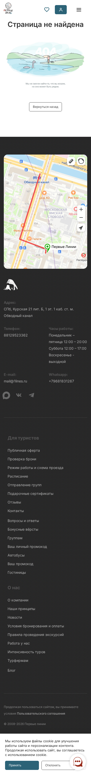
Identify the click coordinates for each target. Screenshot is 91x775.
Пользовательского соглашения (41, 713)
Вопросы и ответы (23, 520)
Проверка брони (22, 459)
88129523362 (16, 335)
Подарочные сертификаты (30, 493)
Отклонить (52, 765)
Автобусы (16, 555)
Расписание (18, 476)
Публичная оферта (24, 450)
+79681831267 (61, 381)
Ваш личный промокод (27, 546)
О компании (18, 600)
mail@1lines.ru (15, 381)
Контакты (16, 511)
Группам (15, 538)
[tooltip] (46, 9)
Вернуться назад (45, 107)
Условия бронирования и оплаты (36, 626)
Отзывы (14, 502)
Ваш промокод (20, 564)
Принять (15, 765)
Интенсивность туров (26, 652)
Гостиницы (17, 572)
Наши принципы (21, 608)
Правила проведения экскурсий (36, 634)
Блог (11, 670)
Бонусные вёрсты (23, 529)
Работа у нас (19, 643)
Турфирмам (18, 660)
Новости (15, 617)
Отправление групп (24, 485)
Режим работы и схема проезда (35, 467)
